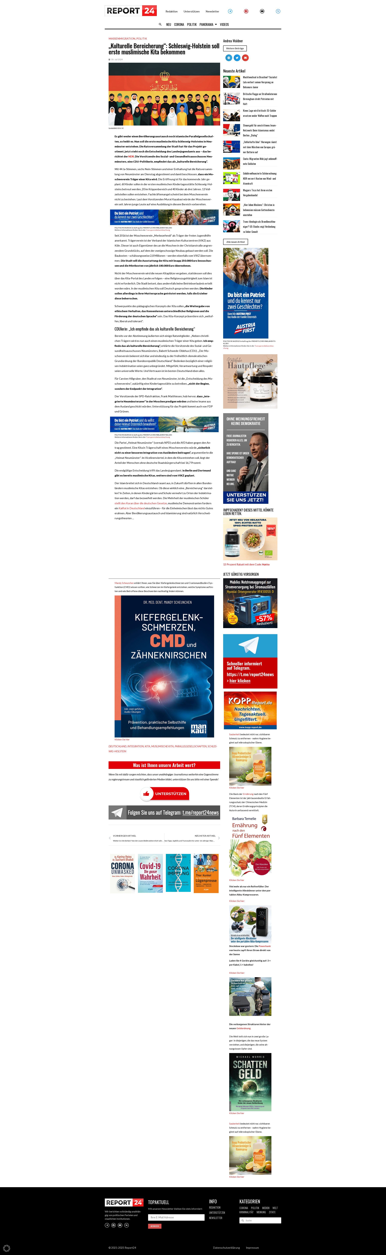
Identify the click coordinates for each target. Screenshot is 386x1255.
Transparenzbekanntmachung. (158, 230)
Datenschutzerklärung (226, 1247)
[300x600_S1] (245, 337)
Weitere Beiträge (235, 48)
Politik (192, 24)
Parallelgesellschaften (191, 746)
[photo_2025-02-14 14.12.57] (245, 502)
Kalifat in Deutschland (131, 508)
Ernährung (248, 794)
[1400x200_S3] (164, 431)
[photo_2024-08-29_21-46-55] (250, 407)
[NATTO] (250, 559)
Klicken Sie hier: (237, 901)
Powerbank (265, 946)
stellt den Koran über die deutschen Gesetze (141, 503)
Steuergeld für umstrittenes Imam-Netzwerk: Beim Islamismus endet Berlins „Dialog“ (260, 130)
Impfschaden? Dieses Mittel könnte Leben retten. (248, 511)
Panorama (206, 24)
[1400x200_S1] (164, 224)
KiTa (147, 746)
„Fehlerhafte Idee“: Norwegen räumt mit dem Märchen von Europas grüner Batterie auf (260, 147)
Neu (168, 24)
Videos (224, 24)
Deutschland (117, 746)
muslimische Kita (162, 746)
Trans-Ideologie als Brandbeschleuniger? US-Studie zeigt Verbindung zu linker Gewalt (259, 227)
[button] (160, 24)
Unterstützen (192, 11)
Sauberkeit (234, 734)
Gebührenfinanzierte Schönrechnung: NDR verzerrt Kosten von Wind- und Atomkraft (260, 178)
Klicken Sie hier (122, 739)
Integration (135, 746)
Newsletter (212, 11)
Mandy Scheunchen (124, 583)
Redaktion (172, 11)
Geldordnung (243, 1028)
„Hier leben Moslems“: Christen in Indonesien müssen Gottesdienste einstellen (258, 210)
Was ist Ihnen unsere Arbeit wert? (164, 765)
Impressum (252, 1247)
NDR (131, 156)
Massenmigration (122, 38)
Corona (179, 24)
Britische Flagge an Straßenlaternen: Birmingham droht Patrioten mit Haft (260, 99)
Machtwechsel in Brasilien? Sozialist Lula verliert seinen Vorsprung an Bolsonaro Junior (260, 82)
